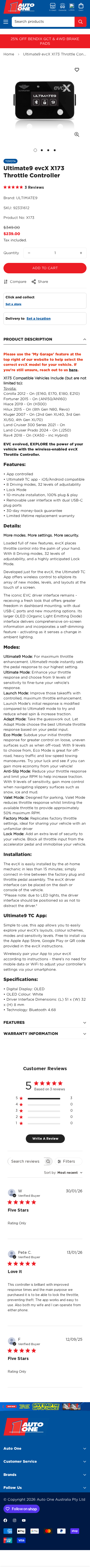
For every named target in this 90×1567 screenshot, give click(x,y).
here (73, 370)
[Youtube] (24, 1520)
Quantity (11, 253)
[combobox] (63, 1172)
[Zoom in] (77, 134)
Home (8, 54)
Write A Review (45, 1138)
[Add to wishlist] (77, 70)
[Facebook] (5, 1520)
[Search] (81, 22)
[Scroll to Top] (81, 1542)
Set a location (39, 318)
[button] (81, 7)
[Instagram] (14, 1520)
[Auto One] (21, 7)
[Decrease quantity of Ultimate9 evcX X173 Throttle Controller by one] (29, 253)
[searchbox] (26, 1161)
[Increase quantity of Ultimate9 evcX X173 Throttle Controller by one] (81, 253)
